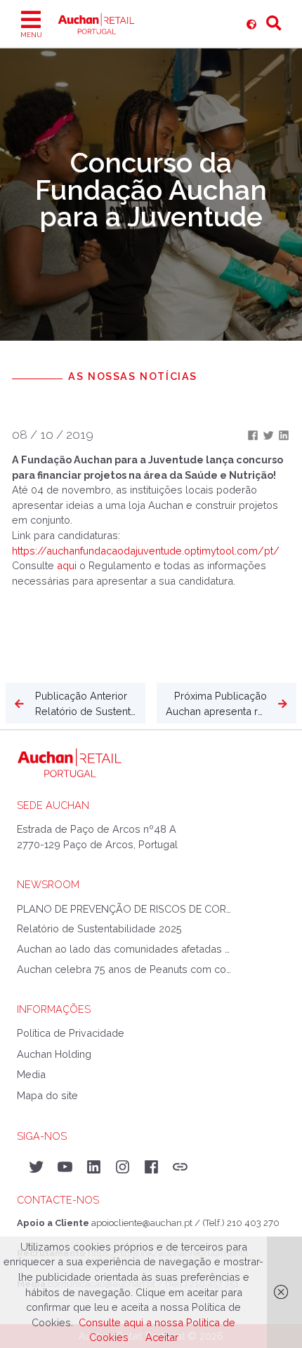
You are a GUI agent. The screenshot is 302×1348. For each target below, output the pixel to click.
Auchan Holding (54, 1054)
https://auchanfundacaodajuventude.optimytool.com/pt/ (146, 551)
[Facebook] (254, 435)
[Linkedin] (283, 435)
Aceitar (161, 1337)
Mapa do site (47, 1095)
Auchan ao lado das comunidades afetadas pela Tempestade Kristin (124, 949)
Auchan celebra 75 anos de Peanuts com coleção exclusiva (124, 969)
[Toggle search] (274, 23)
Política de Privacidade (70, 1033)
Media (31, 1074)
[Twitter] (269, 435)
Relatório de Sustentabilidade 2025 (99, 928)
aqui (68, 565)
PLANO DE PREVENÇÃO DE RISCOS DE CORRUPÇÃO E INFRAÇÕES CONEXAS (124, 909)
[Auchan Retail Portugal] (251, 24)
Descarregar (51, 623)
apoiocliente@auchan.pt (141, 1223)
